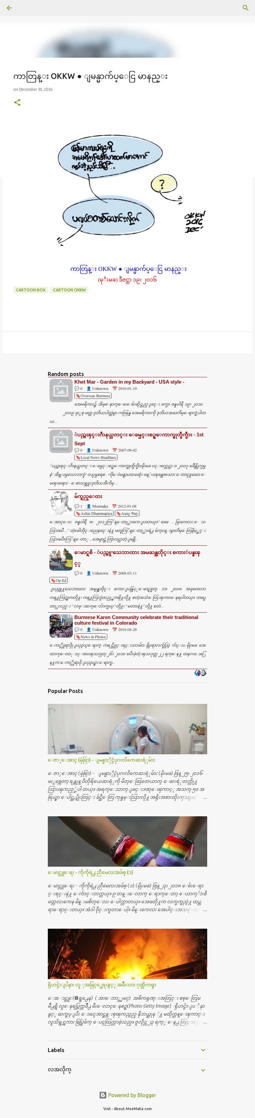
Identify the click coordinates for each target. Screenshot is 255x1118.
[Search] (28, 8)
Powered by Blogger (131, 1095)
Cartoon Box (30, 290)
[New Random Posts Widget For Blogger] (200, 673)
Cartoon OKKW (69, 290)
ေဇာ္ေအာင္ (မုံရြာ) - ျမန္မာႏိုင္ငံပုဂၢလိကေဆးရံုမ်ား (101, 760)
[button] (17, 102)
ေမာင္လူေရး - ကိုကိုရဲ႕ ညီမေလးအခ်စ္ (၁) (90, 872)
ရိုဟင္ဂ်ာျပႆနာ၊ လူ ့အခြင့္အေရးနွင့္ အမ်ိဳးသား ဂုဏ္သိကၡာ (102, 984)
